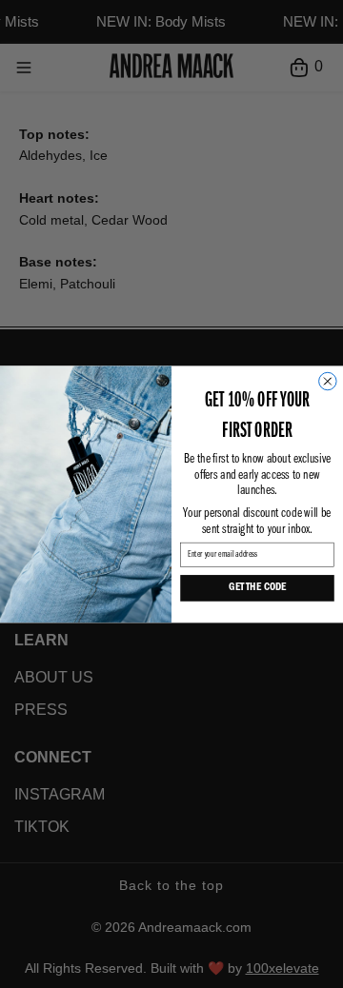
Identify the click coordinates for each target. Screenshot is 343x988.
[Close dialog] (327, 380)
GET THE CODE (257, 588)
